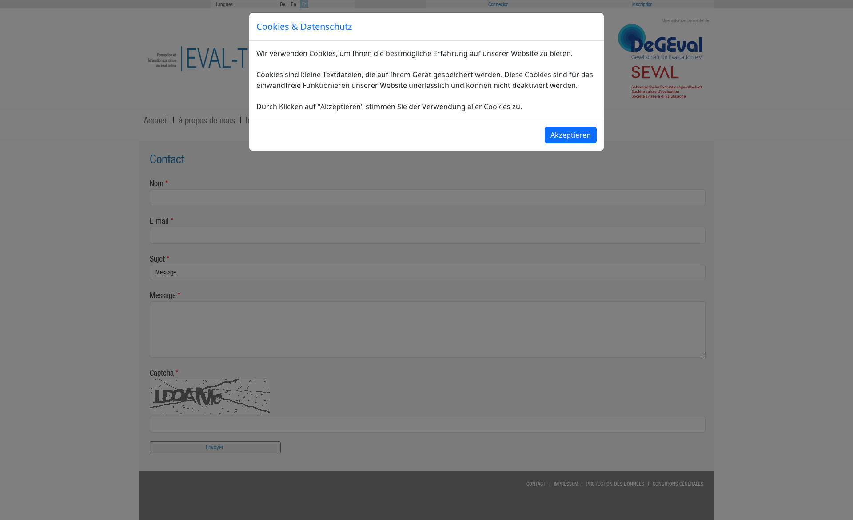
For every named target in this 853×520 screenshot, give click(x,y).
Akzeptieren (570, 135)
